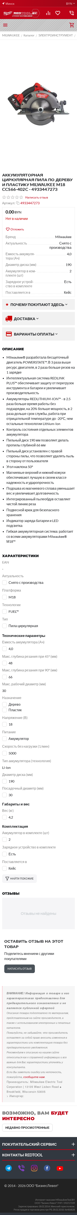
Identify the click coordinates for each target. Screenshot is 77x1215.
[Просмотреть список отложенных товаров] (57, 13)
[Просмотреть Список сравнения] (48, 13)
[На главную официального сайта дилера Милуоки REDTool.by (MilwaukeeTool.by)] (21, 13)
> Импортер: (15, 1096)
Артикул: (8, 203)
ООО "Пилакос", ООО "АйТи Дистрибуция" (37, 1096)
